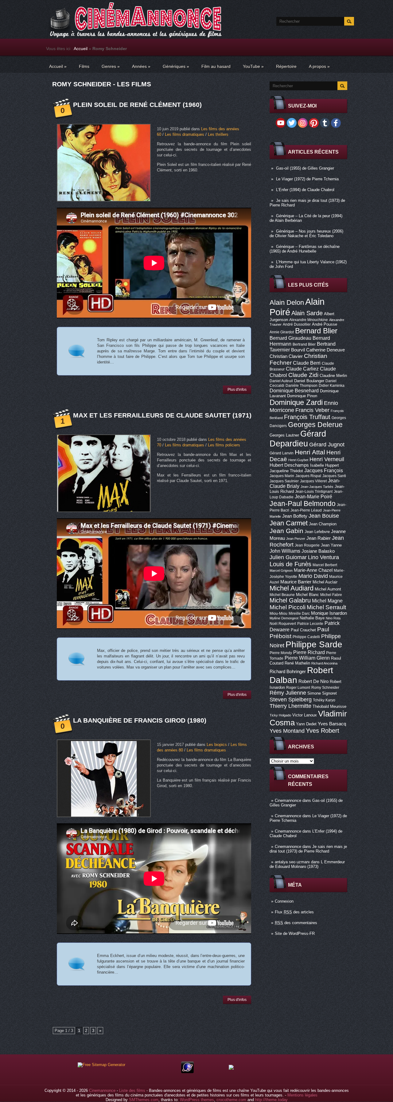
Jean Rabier (318, 538)
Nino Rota (333, 618)
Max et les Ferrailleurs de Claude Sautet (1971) (162, 415)
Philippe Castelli (306, 637)
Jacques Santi (334, 476)
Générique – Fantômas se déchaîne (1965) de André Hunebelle (305, 248)
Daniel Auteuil (281, 381)
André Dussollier (297, 324)
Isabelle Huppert (324, 465)
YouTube (253, 66)
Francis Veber (312, 410)
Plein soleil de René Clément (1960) (137, 104)
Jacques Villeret (313, 481)
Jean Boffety (294, 516)
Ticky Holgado (280, 715)
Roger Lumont (298, 687)
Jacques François (323, 470)
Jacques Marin (282, 476)
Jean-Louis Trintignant (314, 491)
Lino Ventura (323, 557)
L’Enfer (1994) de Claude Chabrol (305, 189)
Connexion (284, 901)
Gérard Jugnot (326, 444)
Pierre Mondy (281, 653)
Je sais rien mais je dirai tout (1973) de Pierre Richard (308, 848)
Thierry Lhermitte (290, 706)
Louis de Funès (290, 564)
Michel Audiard (291, 588)
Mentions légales (302, 1095)
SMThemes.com (143, 1099)
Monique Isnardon (329, 613)
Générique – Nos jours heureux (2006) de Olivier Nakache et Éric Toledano (306, 233)
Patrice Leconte (310, 624)
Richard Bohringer (288, 671)
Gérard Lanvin (282, 453)
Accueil (81, 48)
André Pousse (324, 324)
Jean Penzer (295, 538)
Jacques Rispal (308, 476)
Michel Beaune (282, 595)
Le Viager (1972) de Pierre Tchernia (307, 179)
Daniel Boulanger (309, 380)
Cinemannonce (288, 800)
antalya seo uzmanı (292, 862)
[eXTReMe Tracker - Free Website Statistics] (187, 1071)
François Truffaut (307, 417)
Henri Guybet (298, 460)
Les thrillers (218, 134)
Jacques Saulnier (284, 481)
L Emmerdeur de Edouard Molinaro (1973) (307, 864)
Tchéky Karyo (324, 700)
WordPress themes (197, 1099)
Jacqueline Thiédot (286, 471)
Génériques (176, 66)
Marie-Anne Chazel (313, 570)
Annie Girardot (282, 332)
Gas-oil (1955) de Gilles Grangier (305, 168)
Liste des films (132, 1090)
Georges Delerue (315, 425)
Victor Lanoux (304, 715)
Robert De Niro (313, 681)
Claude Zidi (303, 375)
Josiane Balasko (318, 551)
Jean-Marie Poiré (313, 496)
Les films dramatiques (184, 134)
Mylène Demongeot (284, 618)
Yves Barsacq (332, 723)
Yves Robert (322, 730)
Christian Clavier (286, 356)
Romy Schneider (325, 687)
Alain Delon (287, 302)
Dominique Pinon (302, 396)
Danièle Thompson (301, 385)
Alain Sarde (307, 313)
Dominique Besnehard (294, 390)
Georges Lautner (284, 435)
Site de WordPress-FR (295, 933)
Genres (111, 66)
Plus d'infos (237, 389)
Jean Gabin (286, 530)
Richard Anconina (324, 663)
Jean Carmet (289, 523)
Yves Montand (287, 730)
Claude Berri (307, 363)
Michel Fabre (331, 595)
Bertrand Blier (304, 344)
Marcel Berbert (325, 565)
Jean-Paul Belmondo (303, 504)
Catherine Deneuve (325, 349)
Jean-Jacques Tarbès (317, 486)
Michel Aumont (328, 589)
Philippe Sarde (314, 644)
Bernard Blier (316, 331)
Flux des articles (294, 912)
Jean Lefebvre (317, 531)
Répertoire (286, 66)
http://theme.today (271, 1099)
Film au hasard (216, 66)
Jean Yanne (331, 545)
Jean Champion (323, 524)
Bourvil (298, 349)
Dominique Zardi (296, 402)
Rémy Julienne (288, 693)
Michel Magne (327, 600)
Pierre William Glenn (307, 658)
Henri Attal (310, 452)
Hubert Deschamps (289, 465)
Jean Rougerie (307, 545)
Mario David (313, 576)
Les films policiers (224, 445)
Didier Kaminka (331, 385)
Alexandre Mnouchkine (308, 320)
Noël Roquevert (283, 624)
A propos (319, 66)
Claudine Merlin (333, 375)
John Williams (285, 551)
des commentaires (296, 922)
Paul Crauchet (303, 630)
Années (141, 66)
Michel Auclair (325, 582)
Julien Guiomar (288, 557)
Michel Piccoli (287, 607)
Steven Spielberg (291, 699)
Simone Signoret (322, 693)
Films (84, 66)
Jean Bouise (324, 515)
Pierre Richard (309, 652)
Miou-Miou (278, 613)
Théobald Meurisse (329, 706)
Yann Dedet (306, 724)
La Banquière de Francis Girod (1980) (139, 720)
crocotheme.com (231, 1099)
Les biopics (217, 744)
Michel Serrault (326, 607)
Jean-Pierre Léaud (306, 510)
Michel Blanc (307, 594)
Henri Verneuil (326, 459)
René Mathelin (297, 663)
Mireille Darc (299, 613)
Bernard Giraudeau (290, 338)
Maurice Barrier (295, 581)
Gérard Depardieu (298, 438)
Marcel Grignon (281, 570)
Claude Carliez (302, 368)
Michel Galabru (290, 600)
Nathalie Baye (312, 618)
